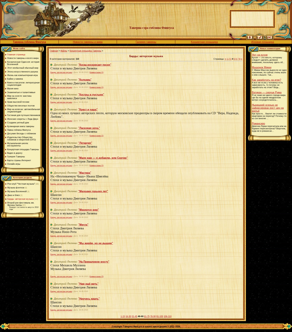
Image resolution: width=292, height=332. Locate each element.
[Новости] (260, 39)
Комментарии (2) (96, 276)
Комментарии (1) (96, 72)
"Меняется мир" (88, 209)
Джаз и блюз (13, 195)
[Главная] (250, 39)
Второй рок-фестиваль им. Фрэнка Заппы (20, 204)
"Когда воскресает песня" (94, 64)
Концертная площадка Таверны (85, 51)
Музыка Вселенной (17, 191)
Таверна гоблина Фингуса (29, 41)
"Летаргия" (85, 142)
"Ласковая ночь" (89, 128)
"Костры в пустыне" (91, 94)
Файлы (63, 51)
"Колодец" (85, 79)
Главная (54, 51)
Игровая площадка (262, 41)
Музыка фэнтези (15, 187)
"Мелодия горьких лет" (93, 191)
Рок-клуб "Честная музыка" (21, 184)
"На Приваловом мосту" (93, 261)
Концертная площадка (204, 41)
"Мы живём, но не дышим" (95, 243)
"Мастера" (84, 172)
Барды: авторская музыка (20, 199)
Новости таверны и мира (87, 41)
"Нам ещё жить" (88, 283)
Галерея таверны (146, 41)
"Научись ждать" (89, 298)
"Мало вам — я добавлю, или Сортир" (103, 157)
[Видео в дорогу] (270, 39)
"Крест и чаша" (88, 109)
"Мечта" (83, 224)
